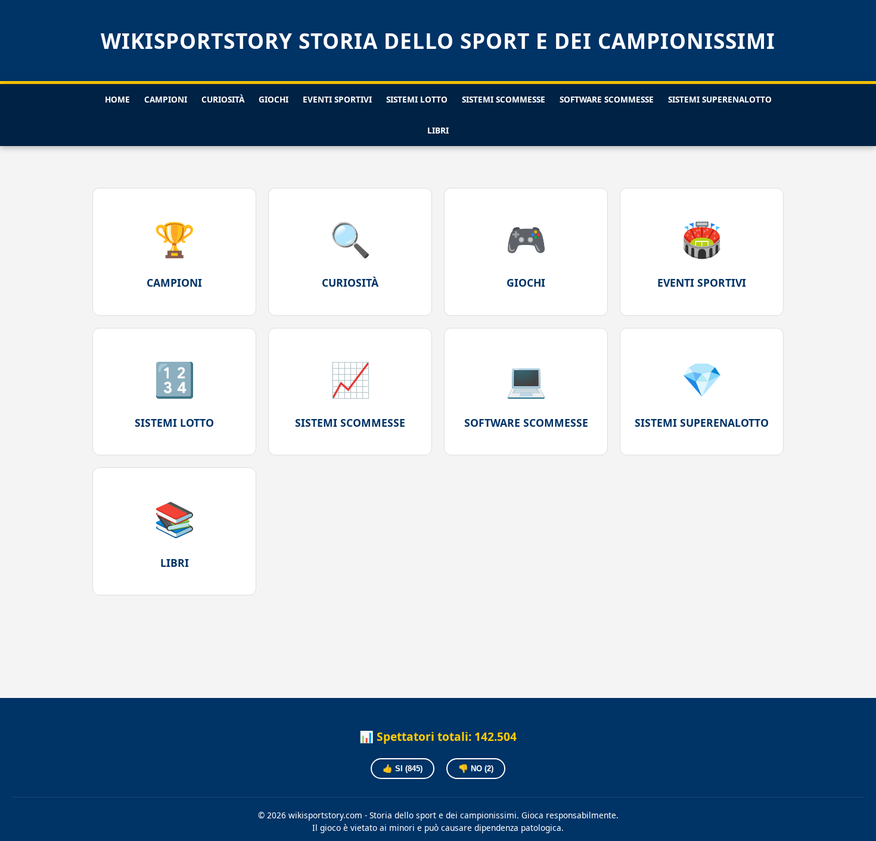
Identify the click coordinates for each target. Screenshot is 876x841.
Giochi (273, 99)
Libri (438, 130)
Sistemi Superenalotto (720, 99)
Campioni (165, 99)
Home (117, 99)
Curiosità (222, 99)
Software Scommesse (607, 99)
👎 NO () (475, 768)
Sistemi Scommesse (503, 99)
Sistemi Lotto (417, 99)
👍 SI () (403, 768)
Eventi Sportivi (337, 99)
